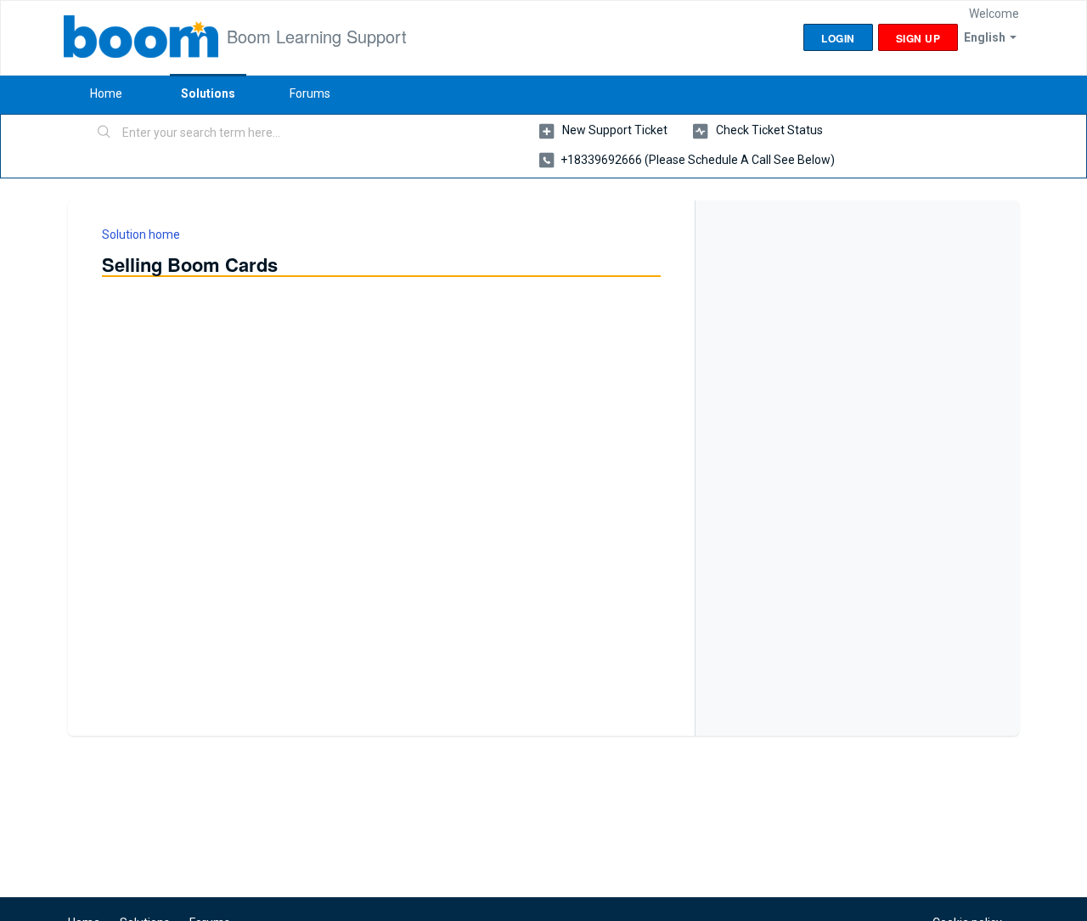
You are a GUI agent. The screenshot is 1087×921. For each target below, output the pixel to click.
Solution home (141, 234)
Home (106, 93)
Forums (310, 93)
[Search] (104, 133)
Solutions (208, 93)
